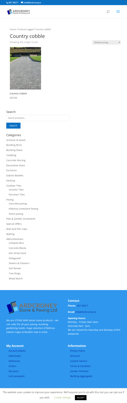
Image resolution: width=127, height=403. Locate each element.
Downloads (15, 355)
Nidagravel (15, 258)
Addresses (14, 361)
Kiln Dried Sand (17, 253)
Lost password (16, 376)
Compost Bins (16, 242)
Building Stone (14, 150)
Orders (12, 366)
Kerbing (10, 180)
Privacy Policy (77, 350)
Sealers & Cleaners (19, 263)
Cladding (11, 155)
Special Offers (14, 223)
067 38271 (82, 305)
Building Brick (14, 145)
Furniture (11, 170)
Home (13, 29)
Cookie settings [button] (62, 397)
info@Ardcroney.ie (85, 311)
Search (13, 125)
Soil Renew (15, 268)
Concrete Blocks (17, 248)
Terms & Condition (80, 366)
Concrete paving (18, 203)
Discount (13, 371)
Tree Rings (15, 273)
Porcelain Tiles (17, 194)
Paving (10, 199)
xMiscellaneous (14, 239)
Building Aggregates (81, 376)
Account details (17, 350)
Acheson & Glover (16, 140)
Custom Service (78, 361)
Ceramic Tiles (16, 189)
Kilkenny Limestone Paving (23, 208)
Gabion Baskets (14, 175)
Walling (10, 234)
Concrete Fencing (15, 160)
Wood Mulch (16, 278)
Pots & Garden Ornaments (20, 218)
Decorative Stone (15, 165)
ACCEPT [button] (81, 397)
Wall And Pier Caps (16, 228)
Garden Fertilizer (79, 371)
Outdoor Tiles (13, 185)
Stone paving (16, 213)
